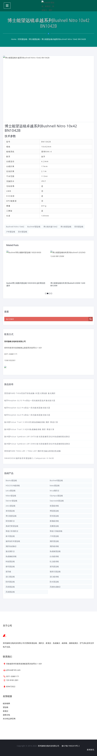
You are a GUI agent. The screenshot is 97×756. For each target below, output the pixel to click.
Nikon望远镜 (11, 495)
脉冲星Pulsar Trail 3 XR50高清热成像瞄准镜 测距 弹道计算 (31, 422)
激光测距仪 (10, 551)
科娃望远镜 (10, 561)
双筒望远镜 (78, 226)
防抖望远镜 (10, 581)
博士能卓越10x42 (50, 226)
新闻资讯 (90, 749)
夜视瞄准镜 (54, 521)
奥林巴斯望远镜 (12, 526)
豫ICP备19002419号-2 (71, 746)
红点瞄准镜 (54, 561)
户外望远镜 (10, 231)
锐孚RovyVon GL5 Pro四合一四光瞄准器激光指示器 (27, 407)
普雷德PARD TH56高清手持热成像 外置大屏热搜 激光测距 (30, 393)
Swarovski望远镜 (57, 500)
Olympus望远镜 (56, 495)
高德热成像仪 (55, 587)
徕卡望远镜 (10, 536)
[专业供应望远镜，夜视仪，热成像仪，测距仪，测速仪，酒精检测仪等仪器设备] (48, 5)
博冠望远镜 (54, 511)
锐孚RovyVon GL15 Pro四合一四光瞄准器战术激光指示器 (29, 400)
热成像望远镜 (55, 551)
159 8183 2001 (12, 680)
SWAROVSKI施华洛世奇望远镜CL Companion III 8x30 (29, 458)
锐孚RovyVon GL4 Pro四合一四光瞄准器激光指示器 (27, 415)
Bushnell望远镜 (33, 226)
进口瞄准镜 (54, 576)
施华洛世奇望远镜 (13, 541)
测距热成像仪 (11, 546)
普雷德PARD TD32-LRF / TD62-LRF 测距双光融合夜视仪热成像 (32, 451)
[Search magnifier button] (90, 319)
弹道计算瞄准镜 (56, 531)
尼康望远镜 (54, 526)
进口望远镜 (10, 576)
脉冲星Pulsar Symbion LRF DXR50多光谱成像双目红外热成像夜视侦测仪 (37, 444)
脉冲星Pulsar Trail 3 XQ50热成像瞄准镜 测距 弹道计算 (29, 429)
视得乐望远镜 (55, 571)
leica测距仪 (54, 490)
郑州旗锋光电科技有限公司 (48, 746)
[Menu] (7, 6)
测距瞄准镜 (54, 546)
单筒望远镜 (10, 511)
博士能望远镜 (65, 226)
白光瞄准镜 (54, 556)
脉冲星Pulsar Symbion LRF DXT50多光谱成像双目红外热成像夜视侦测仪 (37, 436)
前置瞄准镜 (54, 506)
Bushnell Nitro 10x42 (15, 226)
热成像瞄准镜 (11, 556)
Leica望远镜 (10, 490)
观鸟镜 (8, 571)
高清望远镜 (10, 592)
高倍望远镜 (10, 587)
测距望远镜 (54, 541)
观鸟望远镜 (54, 566)
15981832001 (10, 360)
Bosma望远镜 (11, 480)
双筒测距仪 (10, 521)
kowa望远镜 (54, 485)
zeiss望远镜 (10, 506)
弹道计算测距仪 (12, 531)
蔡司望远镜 (10, 566)
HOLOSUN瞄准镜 (13, 485)
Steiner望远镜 (11, 500)
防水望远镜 (22, 231)
